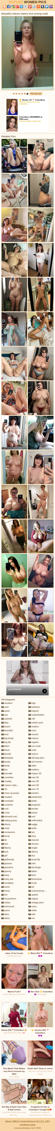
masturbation (37, 715)
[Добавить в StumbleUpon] (38, 6)
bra (5, 769)
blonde (7, 754)
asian (7, 711)
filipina (7, 848)
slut (33, 855)
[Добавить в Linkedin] (21, 6)
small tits (35, 859)
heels (7, 887)
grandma (8, 867)
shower (35, 844)
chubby (8, 781)
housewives (10, 898)
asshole (8, 719)
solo (33, 863)
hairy (6, 875)
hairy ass (8, 879)
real (33, 816)
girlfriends (9, 859)
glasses (8, 863)
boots (7, 765)
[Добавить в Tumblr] (42, 6)
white (34, 910)
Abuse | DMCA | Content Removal (20, 1121)
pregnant (35, 805)
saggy (34, 824)
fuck (6, 852)
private (34, 808)
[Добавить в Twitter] (47, 6)
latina (7, 918)
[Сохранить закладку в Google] (13, 6)
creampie (9, 801)
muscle (34, 734)
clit (5, 789)
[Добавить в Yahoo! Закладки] (51, 6)
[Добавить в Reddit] (34, 6)
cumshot (8, 805)
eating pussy (10, 820)
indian (7, 902)
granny (7, 871)
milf (33, 719)
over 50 (35, 781)
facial (7, 836)
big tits (7, 742)
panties (35, 793)
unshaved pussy (39, 891)
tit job (34, 883)
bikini (7, 746)
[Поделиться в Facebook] (8, 6)
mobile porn (37, 722)
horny (7, 891)
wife (33, 914)
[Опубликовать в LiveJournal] (25, 6)
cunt (6, 808)
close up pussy (11, 793)
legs (33, 703)
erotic (7, 828)
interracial (9, 906)
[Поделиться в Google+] (17, 6)
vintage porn (37, 902)
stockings (36, 867)
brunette (8, 773)
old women (36, 762)
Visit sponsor (36, 93)
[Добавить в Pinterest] (30, 6)
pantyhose (36, 797)
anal (6, 707)
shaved (35, 840)
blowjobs (8, 758)
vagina (34, 898)
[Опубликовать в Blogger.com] (4, 6)
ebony (7, 824)
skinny (34, 852)
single (34, 848)
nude (33, 750)
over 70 (35, 789)
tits (32, 887)
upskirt (34, 895)
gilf (5, 855)
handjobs (9, 883)
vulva (34, 906)
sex (33, 832)
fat (5, 840)
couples (8, 797)
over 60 (35, 785)
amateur (8, 703)
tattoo (34, 871)
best (6, 734)
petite (34, 801)
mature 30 (36, 773)
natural (34, 738)
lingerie (35, 711)
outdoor (35, 769)
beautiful (8, 730)
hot (5, 895)
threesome (36, 879)
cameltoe (8, 777)
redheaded (36, 820)
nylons (34, 754)
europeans (9, 832)
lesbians (35, 707)
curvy (7, 812)
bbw (6, 722)
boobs (7, 762)
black (7, 750)
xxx (33, 918)
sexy (33, 836)
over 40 (35, 777)
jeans (7, 910)
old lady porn (37, 758)
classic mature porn (14, 785)
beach (7, 726)
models (35, 726)
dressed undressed (13, 816)
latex (6, 914)
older (33, 765)
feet (6, 844)
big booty (8, 738)
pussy (34, 812)
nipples (35, 742)
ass (6, 715)
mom (33, 730)
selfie (34, 828)
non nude (36, 746)
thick (33, 875)
